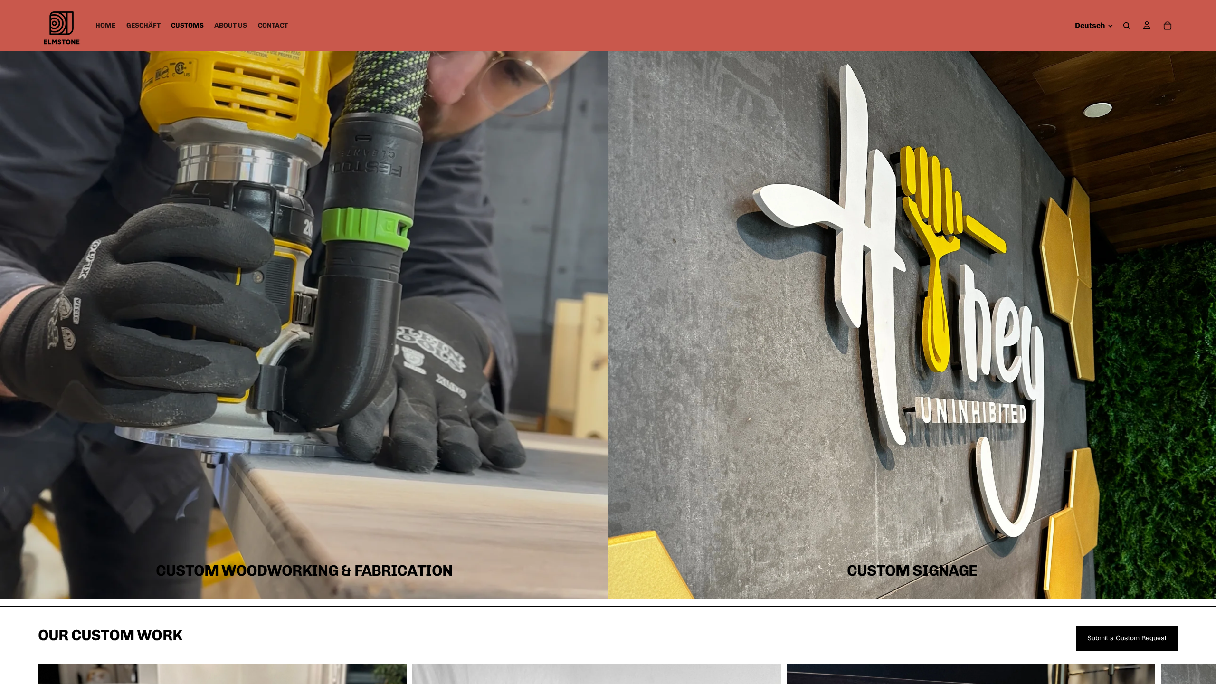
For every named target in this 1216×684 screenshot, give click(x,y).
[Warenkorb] (1167, 25)
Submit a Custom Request (1127, 638)
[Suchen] (1126, 25)
